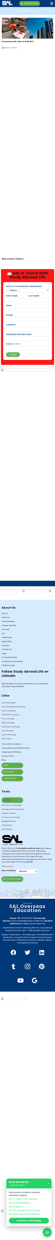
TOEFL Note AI (10, 778)
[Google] (35, 980)
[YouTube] (20, 980)
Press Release (8, 621)
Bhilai (48, 940)
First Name (11, 296)
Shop (6, 765)
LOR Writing (7, 825)
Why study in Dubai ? (13, 258)
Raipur (48, 937)
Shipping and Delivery (12, 752)
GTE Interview (8, 730)
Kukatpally (7, 937)
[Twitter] (27, 952)
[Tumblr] (13, 966)
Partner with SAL (9, 625)
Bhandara (22, 940)
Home (4, 613)
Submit (13, 354)
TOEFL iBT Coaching (10, 714)
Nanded (34, 942)
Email (9, 305)
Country (11, 324)
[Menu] (52, 3)
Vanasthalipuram (45, 934)
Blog (4, 760)
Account (5, 629)
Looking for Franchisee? (12, 661)
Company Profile (9, 657)
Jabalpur (41, 940)
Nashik (41, 937)
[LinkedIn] (42, 952)
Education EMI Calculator (13, 809)
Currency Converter (11, 817)
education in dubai (27, 11)
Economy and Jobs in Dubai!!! (17, 41)
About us (6, 617)
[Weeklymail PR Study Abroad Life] (25, 590)
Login (4, 653)
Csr (3, 633)
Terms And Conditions (12, 744)
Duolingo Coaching (10, 726)
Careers (5, 645)
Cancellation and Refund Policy (16, 748)
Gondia (32, 940)
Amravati (18, 937)
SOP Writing (7, 829)
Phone (9, 315)
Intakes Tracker (9, 813)
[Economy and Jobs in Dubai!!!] (27, 19)
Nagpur (4, 934)
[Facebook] (13, 952)
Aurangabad (23, 942)
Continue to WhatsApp (29, 1220)
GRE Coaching (8, 722)
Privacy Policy (8, 756)
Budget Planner (9, 821)
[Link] (7, 3)
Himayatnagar (29, 934)
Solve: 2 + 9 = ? (13, 344)
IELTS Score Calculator (12, 805)
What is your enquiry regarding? (24, 286)
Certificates (7, 637)
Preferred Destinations (18, 334)
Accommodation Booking (13, 706)
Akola (26, 937)
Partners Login (8, 665)
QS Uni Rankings (9, 734)
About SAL (8, 866)
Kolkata (33, 937)
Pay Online (6, 738)
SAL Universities (9, 702)
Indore (14, 940)
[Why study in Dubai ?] (27, 47)
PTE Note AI (9, 771)
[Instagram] (27, 966)
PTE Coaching (8, 718)
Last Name (33, 296)
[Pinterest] (42, 966)
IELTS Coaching (8, 710)
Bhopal (6, 940)
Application (7, 641)
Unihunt (7, 800)
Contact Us (7, 649)
